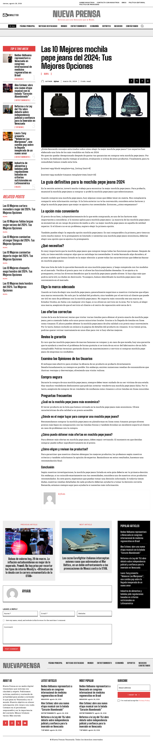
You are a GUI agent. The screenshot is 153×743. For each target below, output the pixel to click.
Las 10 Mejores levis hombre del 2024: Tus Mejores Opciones (18, 287)
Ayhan (56, 81)
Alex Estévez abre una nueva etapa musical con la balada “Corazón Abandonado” (24, 90)
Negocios (19, 79)
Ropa (5, 216)
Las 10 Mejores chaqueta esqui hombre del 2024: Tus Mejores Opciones (17, 271)
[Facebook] (131, 81)
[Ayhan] (43, 81)
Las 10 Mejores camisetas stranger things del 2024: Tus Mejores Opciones (19, 240)
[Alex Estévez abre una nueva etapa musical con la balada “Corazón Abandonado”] (8, 88)
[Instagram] (12, 723)
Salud (17, 187)
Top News (19, 127)
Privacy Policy (144, 700)
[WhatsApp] (147, 81)
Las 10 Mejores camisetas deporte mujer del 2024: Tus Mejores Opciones (18, 256)
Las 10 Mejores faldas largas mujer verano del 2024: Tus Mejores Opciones (18, 225)
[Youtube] (25, 723)
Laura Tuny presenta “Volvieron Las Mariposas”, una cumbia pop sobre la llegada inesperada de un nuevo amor (24, 143)
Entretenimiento (22, 100)
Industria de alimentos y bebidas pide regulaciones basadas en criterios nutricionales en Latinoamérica (23, 173)
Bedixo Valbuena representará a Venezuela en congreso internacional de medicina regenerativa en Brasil (23, 65)
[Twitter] (136, 81)
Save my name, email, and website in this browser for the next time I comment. (36, 620)
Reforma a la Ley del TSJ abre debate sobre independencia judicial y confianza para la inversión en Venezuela (25, 115)
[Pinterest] (142, 81)
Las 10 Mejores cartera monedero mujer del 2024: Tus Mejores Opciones (19, 209)
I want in (132, 695)
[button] (142, 26)
